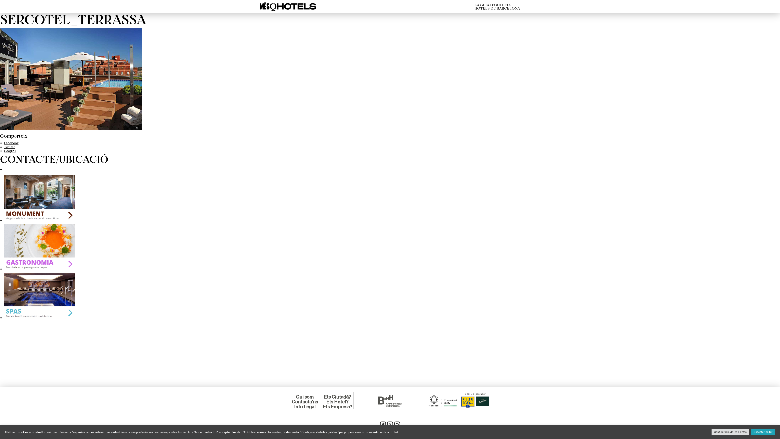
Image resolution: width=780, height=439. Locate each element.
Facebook (11, 143)
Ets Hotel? (337, 402)
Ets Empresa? (337, 407)
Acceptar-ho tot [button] (763, 432)
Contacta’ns (305, 402)
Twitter (9, 147)
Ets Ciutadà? (337, 397)
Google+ (10, 151)
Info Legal (304, 407)
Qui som (305, 397)
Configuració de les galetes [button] (730, 432)
